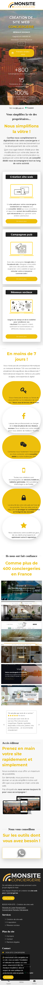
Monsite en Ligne (8, 908)
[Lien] (21, 853)
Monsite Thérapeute (20, 910)
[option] (21, 34)
